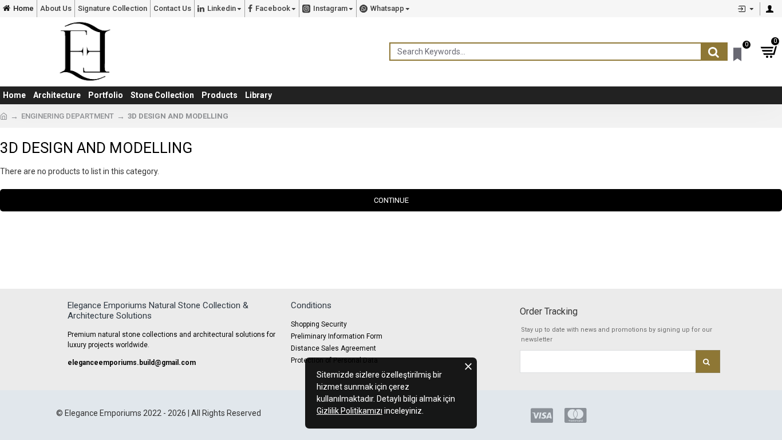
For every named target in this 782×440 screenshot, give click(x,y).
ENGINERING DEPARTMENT (67, 116)
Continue (391, 200)
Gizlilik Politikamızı (349, 410)
